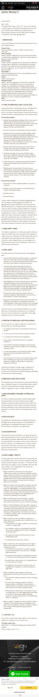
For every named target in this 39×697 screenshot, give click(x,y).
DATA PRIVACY (12, 667)
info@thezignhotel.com (12, 629)
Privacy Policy (12, 684)
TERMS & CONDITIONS (24, 667)
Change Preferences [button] (19, 692)
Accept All (29, 687)
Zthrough (10, 3)
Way (6, 3)
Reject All (10, 687)
